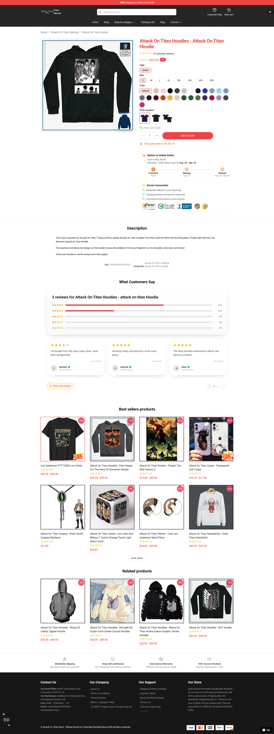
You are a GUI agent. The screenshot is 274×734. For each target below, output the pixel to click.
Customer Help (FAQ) (150, 706)
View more (137, 558)
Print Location (147, 110)
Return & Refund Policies (152, 698)
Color (142, 85)
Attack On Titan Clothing (64, 32)
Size (142, 75)
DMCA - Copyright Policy (102, 702)
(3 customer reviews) (163, 53)
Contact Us (145, 702)
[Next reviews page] (224, 386)
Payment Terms (147, 693)
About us (95, 689)
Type (142, 65)
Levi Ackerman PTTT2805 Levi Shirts (61, 465)
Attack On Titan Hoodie (95, 32)
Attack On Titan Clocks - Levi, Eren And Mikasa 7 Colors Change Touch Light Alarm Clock (111, 537)
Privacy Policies (98, 698)
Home (44, 32)
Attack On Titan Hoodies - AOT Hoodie (210, 627)
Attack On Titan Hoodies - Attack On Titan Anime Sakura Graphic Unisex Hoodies (160, 631)
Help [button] (268, 730)
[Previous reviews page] (209, 386)
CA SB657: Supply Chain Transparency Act (111, 706)
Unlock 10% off (6, 720)
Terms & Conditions (100, 693)
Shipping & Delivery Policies (153, 689)
